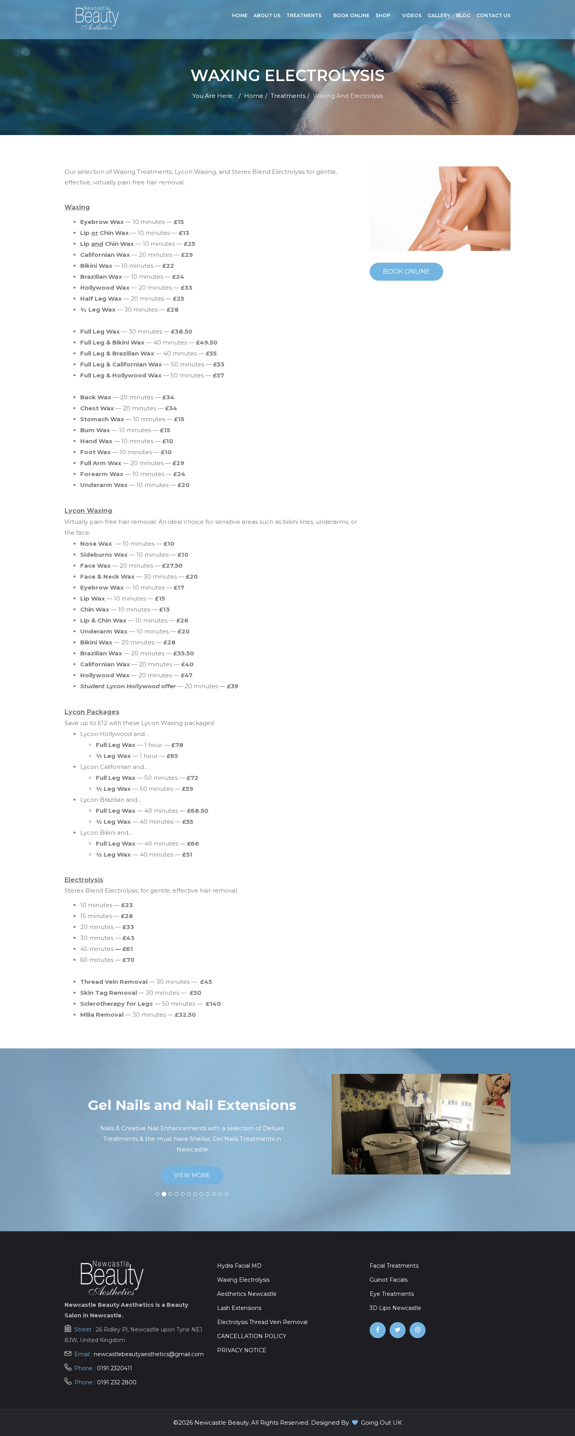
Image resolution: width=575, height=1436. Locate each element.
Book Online (351, 15)
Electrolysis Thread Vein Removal (262, 1322)
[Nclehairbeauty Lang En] (398, 1330)
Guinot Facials (389, 1279)
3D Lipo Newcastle (395, 1308)
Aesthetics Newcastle (247, 1293)
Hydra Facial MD (239, 1265)
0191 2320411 (114, 1368)
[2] (97, 17)
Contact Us (493, 15)
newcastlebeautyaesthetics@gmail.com (149, 1354)
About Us (266, 15)
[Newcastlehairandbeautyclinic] (378, 1330)
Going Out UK (381, 1422)
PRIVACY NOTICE (241, 1350)
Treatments (304, 15)
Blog (463, 15)
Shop (383, 15)
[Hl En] (417, 1330)
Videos (412, 15)
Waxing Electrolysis (243, 1279)
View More (272, 1164)
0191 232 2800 (117, 1382)
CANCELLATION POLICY (251, 1336)
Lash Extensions (239, 1308)
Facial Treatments (394, 1265)
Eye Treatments (392, 1293)
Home (240, 15)
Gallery (439, 15)
